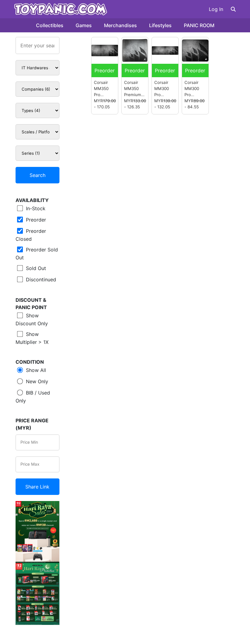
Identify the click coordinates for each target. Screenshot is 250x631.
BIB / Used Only (33, 397)
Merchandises (120, 25)
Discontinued (40, 279)
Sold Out (35, 268)
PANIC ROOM (199, 25)
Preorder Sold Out (37, 254)
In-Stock (34, 208)
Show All (35, 370)
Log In (216, 9)
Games (84, 25)
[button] (233, 9)
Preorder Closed (31, 235)
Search (37, 175)
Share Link (37, 487)
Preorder (35, 220)
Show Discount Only (32, 319)
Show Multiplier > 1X (32, 338)
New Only (36, 381)
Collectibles (49, 25)
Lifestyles (160, 25)
